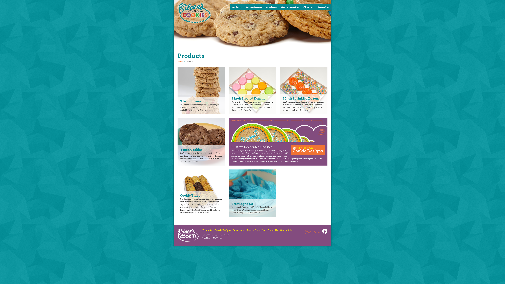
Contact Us (323, 7)
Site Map (206, 238)
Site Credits (218, 238)
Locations (271, 7)
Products (237, 7)
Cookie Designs (254, 7)
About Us (308, 7)
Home (180, 61)
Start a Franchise (290, 7)
